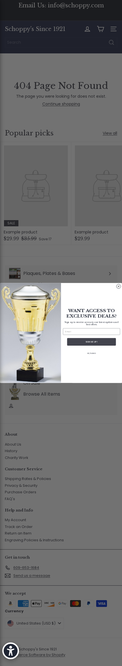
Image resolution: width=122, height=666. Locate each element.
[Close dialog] (118, 286)
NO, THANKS (91, 353)
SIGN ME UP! (91, 342)
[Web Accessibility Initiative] (10, 650)
